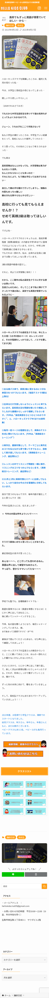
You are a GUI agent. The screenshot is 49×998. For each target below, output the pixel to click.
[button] (13, 874)
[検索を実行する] (44, 886)
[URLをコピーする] (36, 874)
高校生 (20, 25)
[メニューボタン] (45, 8)
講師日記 (10, 25)
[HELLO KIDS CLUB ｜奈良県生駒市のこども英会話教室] (14, 8)
